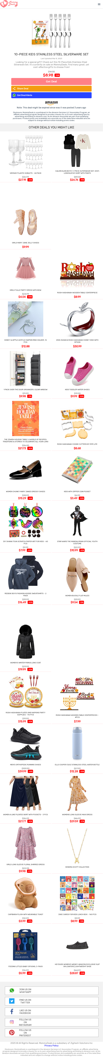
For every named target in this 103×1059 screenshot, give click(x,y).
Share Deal (20, 89)
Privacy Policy (51, 1045)
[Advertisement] (77, 216)
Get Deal (51, 81)
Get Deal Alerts (24, 95)
